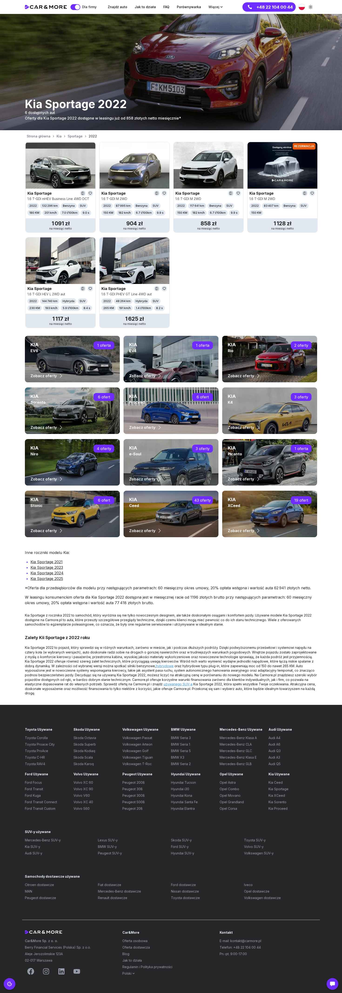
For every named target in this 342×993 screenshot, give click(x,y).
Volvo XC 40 (83, 802)
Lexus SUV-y (108, 840)
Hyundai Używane (186, 774)
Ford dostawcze (183, 885)
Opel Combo (229, 789)
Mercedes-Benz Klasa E (238, 757)
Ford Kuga (33, 795)
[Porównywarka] (83, 193)
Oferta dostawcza (136, 947)
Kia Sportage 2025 (46, 578)
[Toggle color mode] (310, 7)
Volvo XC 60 (83, 782)
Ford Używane (36, 774)
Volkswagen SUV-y (259, 853)
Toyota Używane (38, 729)
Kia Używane (279, 774)
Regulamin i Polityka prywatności (147, 967)
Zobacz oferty (43, 375)
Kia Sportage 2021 (46, 562)
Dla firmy (89, 7)
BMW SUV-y (107, 847)
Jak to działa (132, 960)
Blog (125, 954)
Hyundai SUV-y (182, 853)
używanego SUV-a (178, 684)
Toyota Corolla (36, 738)
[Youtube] (77, 971)
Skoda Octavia (85, 738)
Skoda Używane (87, 729)
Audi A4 (274, 738)
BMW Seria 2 (181, 764)
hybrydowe (165, 666)
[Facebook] (31, 971)
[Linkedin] (61, 971)
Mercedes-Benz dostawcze (119, 891)
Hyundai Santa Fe (184, 802)
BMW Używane (183, 729)
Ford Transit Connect (41, 802)
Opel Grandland (232, 802)
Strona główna (38, 136)
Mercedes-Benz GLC (236, 751)
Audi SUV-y (33, 853)
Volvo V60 (82, 795)
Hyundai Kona (181, 795)
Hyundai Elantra (183, 808)
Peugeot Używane (137, 774)
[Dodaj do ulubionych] (90, 193)
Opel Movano (230, 795)
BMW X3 (177, 757)
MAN (28, 891)
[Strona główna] (46, 7)
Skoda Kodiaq (84, 751)
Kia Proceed (278, 808)
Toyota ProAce (36, 751)
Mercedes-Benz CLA (236, 744)
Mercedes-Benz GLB (236, 764)
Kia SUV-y (32, 847)
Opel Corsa (228, 808)
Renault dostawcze (112, 898)
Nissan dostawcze (185, 891)
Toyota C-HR (35, 757)
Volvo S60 (82, 808)
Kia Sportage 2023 (46, 567)
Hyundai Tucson (183, 782)
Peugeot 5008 (133, 802)
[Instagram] (46, 971)
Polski (126, 973)
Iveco (248, 885)
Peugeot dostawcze (40, 898)
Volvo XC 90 (83, 789)
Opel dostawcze (256, 891)
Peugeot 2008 (133, 782)
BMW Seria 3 (181, 738)
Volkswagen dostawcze (262, 898)
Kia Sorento (277, 802)
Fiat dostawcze (109, 885)
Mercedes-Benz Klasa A (238, 738)
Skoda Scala (83, 757)
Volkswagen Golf (135, 751)
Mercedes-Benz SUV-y (43, 840)
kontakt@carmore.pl (245, 941)
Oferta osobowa (135, 941)
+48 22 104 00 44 (274, 7)
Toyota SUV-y (255, 840)
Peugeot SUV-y (110, 853)
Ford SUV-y (180, 847)
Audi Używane (280, 729)
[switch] (75, 7)
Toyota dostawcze (185, 898)
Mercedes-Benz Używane (241, 729)
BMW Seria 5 (181, 751)
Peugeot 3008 (133, 795)
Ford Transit (34, 789)
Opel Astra (228, 782)
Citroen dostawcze (39, 885)
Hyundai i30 (180, 789)
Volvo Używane (86, 774)
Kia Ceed (275, 782)
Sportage (75, 136)
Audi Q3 (274, 751)
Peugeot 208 (132, 808)
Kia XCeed (276, 795)
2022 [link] (93, 136)
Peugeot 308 (132, 789)
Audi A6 (274, 744)
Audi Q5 (274, 764)
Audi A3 (274, 757)
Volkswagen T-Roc (137, 764)
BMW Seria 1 (180, 744)
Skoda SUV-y (181, 840)
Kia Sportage (278, 789)
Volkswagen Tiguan (137, 757)
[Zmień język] (301, 7)
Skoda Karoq (84, 764)
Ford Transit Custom (40, 808)
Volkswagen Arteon (137, 744)
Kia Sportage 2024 (47, 573)
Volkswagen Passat (137, 738)
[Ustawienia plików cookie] (9, 984)
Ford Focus (33, 782)
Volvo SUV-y (254, 847)
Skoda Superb (85, 744)
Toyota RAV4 (35, 764)
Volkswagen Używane (140, 729)
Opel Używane (231, 774)
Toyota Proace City (40, 744)
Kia (59, 136)
